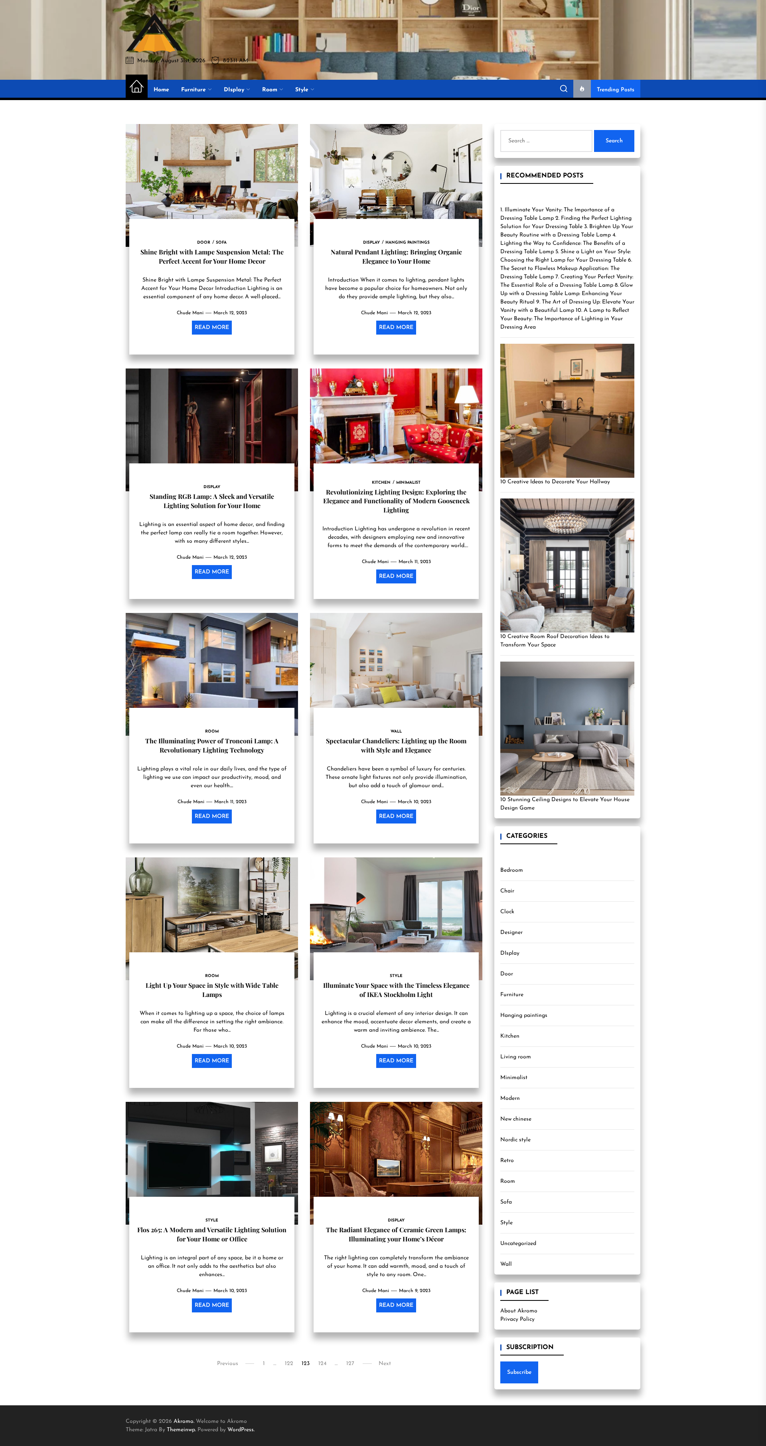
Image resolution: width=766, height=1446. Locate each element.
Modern (510, 1098)
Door (506, 974)
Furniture (193, 90)
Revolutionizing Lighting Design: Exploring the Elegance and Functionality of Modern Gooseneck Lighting (396, 501)
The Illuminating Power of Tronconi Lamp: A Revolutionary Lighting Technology (211, 745)
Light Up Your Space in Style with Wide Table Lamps (212, 989)
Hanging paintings (523, 1016)
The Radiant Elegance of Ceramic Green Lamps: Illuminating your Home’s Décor (396, 1234)
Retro (507, 1161)
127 (350, 1364)
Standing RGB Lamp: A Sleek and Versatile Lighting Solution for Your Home (212, 500)
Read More (212, 328)
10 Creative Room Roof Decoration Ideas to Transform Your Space (555, 641)
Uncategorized (518, 1244)
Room (269, 90)
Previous (227, 1364)
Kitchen (509, 1036)
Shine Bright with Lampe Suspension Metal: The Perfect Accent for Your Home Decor (212, 256)
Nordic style (515, 1140)
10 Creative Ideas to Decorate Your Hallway (555, 482)
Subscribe (519, 1372)
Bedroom (511, 870)
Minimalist (513, 1078)
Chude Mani (190, 313)
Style (301, 90)
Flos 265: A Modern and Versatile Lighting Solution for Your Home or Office (211, 1234)
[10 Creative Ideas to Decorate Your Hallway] (567, 411)
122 (289, 1364)
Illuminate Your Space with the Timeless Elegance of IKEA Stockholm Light (396, 989)
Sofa (506, 1202)
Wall (506, 1264)
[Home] (137, 87)
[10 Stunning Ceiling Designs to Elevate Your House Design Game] (567, 729)
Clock (507, 912)
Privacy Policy (517, 1319)
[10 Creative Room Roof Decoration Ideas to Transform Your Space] (567, 565)
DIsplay (234, 90)
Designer (511, 933)
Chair (507, 891)
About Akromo (518, 1311)
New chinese (515, 1119)
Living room (515, 1057)
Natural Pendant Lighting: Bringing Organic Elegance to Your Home (396, 256)
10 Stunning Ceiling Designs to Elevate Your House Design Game (565, 804)
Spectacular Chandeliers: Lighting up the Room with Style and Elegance (396, 745)
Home (161, 90)
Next (385, 1364)
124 (322, 1364)
